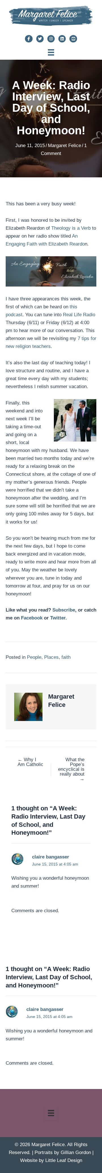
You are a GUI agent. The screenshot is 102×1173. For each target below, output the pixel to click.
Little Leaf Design (63, 1160)
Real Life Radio (79, 314)
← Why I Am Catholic (30, 762)
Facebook (31, 618)
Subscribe (63, 610)
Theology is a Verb (71, 228)
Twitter (57, 618)
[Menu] (51, 52)
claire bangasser (50, 857)
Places (51, 657)
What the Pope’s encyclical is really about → (71, 769)
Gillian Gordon (76, 1152)
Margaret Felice (64, 145)
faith (66, 657)
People (34, 657)
